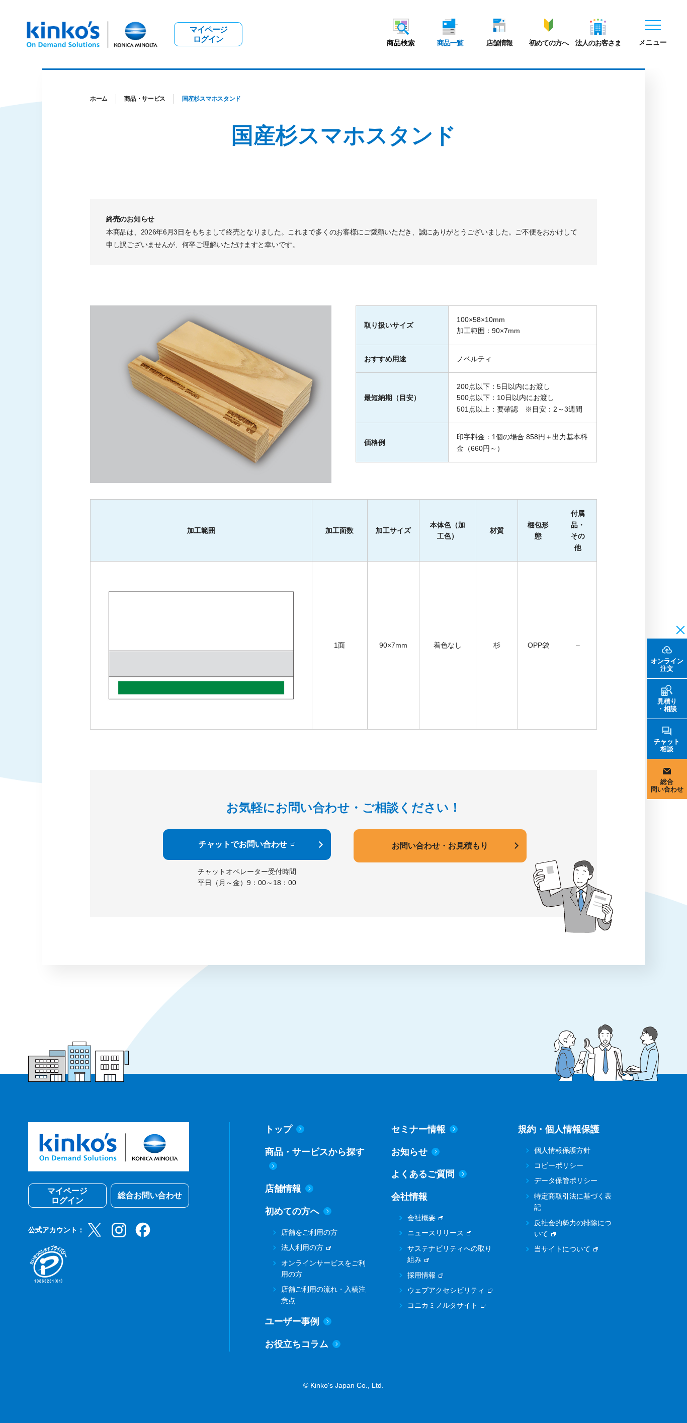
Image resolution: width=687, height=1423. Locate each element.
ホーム (99, 98)
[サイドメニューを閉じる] (677, 629)
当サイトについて (562, 1249)
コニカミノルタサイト (442, 1305)
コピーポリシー (558, 1165)
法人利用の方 (302, 1247)
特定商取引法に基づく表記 (573, 1201)
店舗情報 (499, 43)
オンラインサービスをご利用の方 (323, 1268)
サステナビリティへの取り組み (449, 1253)
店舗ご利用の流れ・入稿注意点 (323, 1294)
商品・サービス (144, 98)
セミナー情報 (418, 1129)
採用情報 (421, 1275)
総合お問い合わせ (150, 1195)
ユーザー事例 (292, 1321)
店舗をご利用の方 (309, 1232)
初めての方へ (548, 43)
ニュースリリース (435, 1233)
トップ (278, 1129)
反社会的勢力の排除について (573, 1228)
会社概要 (421, 1218)
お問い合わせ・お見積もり (440, 845)
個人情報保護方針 (562, 1150)
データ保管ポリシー (565, 1180)
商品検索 (401, 43)
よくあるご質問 (423, 1174)
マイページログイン (208, 34)
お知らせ (409, 1152)
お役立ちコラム (296, 1344)
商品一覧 (450, 43)
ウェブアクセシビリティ (446, 1290)
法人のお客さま (598, 43)
